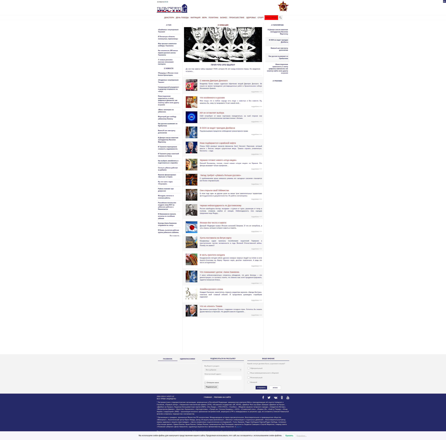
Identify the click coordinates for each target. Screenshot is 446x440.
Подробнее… (302, 436)
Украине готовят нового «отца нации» (218, 160)
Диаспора (169, 17)
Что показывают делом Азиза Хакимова (219, 272)
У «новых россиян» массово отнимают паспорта (166, 62)
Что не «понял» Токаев (211, 306)
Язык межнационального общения (264, 373)
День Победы (182, 17)
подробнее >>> (256, 92)
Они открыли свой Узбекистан (214, 190)
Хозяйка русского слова (211, 289)
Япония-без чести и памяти (213, 223)
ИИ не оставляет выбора (212, 113)
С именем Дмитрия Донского (214, 80)
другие (238, 427)
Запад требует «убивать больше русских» (220, 175)
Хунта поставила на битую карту (215, 238)
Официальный (256, 368)
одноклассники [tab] (187, 359)
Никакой (253, 382)
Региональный (256, 377)
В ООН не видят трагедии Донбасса (217, 128)
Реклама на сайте (222, 397)
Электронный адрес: (212, 374)
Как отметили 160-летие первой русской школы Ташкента (168, 53)
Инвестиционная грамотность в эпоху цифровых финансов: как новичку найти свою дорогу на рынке (168, 100)
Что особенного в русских (212, 98)
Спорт (261, 17)
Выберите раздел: (212, 366)
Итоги (275, 387)
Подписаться (211, 387)
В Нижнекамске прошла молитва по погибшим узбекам (167, 216)
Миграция (195, 17)
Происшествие (236, 17)
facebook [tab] (167, 359)
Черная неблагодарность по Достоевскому (220, 205)
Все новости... (175, 236)
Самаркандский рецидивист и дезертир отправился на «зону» (168, 89)
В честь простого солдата (213, 255)
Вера (204, 17)
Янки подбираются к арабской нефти (218, 143)
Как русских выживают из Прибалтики (278, 57)
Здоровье (251, 17)
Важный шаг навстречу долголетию (279, 49)
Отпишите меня (213, 382)
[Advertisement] (171, 262)
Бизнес (223, 17)
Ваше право (271, 17)
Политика (213, 17)
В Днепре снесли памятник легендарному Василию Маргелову (168, 140)
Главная (208, 397)
